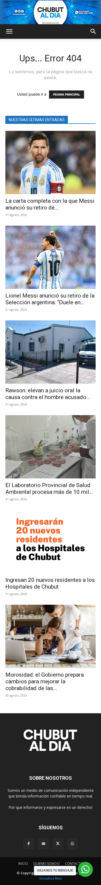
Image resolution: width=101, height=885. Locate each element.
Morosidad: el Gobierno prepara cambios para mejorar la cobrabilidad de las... (44, 681)
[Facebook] (28, 843)
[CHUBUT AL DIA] (50, 12)
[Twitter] (58, 843)
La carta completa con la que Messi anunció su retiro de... (50, 204)
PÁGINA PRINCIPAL (66, 94)
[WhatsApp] (72, 843)
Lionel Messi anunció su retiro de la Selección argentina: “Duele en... (50, 299)
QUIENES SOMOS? (46, 863)
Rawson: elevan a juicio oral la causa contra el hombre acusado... (47, 393)
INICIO (23, 863)
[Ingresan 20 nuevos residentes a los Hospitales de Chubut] (50, 541)
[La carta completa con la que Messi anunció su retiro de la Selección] (50, 162)
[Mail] (43, 843)
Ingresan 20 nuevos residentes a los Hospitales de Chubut (50, 583)
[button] (9, 31)
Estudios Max (50, 878)
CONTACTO (74, 863)
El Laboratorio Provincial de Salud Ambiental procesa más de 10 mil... (49, 488)
